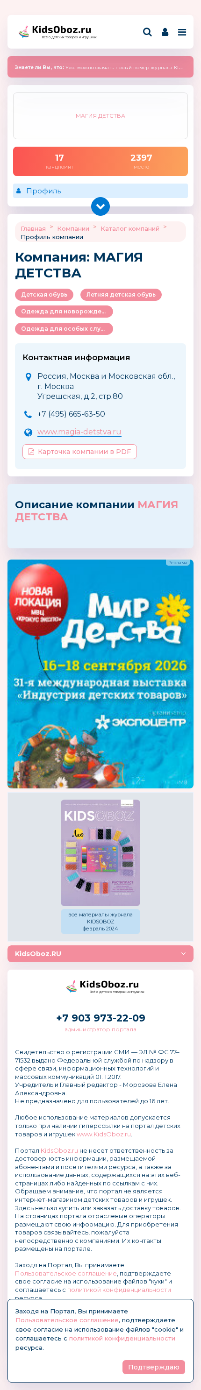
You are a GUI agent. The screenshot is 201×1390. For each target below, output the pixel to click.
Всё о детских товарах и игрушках (66, 37)
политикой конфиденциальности (119, 1289)
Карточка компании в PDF (84, 451)
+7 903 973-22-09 (100, 1018)
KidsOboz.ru (59, 1150)
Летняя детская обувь (121, 294)
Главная (33, 228)
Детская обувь (44, 294)
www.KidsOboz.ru (104, 1134)
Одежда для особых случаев (67, 328)
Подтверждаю (153, 1367)
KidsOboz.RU (38, 954)
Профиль (43, 190)
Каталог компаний (129, 228)
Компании (73, 228)
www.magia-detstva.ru (79, 431)
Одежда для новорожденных (67, 311)
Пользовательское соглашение (66, 1273)
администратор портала (100, 1029)
